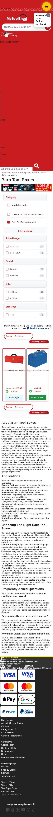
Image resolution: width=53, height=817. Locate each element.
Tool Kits (4, 108)
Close (2, 120)
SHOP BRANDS (7, 124)
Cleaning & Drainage (9, 54)
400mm (26, 292)
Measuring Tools (7, 89)
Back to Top (7, 720)
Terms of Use (7, 785)
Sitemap (5, 773)
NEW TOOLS (6, 127)
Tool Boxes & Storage (10, 105)
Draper (26, 269)
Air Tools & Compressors (11, 47)
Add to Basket (37, 397)
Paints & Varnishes (9, 91)
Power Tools (5, 98)
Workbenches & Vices (10, 115)
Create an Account (6, 5)
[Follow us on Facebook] (7, 809)
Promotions (5, 154)
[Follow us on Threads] (13, 809)
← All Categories (20, 205)
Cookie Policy (7, 745)
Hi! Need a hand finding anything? (41, 19)
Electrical (4, 63)
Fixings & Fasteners (9, 70)
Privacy (5, 766)
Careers (5, 726)
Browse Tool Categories (11, 147)
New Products (6, 152)
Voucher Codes (8, 791)
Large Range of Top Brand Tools (13, 659)
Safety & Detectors (9, 101)
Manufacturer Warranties (13, 757)
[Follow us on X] (18, 809)
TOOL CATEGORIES (9, 40)
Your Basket (7, 33)
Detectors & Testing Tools (12, 61)
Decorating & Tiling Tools (11, 58)
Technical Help (8, 776)
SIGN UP (4, 134)
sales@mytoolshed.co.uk (8, 10)
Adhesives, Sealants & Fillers (13, 44)
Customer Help (7, 161)
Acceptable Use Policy (12, 723)
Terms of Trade (8, 782)
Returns (3, 4)
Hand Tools (5, 75)
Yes (26, 315)
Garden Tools (6, 73)
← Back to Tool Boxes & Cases (27, 214)
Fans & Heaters (7, 68)
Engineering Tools (8, 66)
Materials (4, 87)
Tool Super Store (9, 788)
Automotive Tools (8, 49)
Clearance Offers (8, 156)
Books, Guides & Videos (11, 51)
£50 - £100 (26, 253)
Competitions (7, 732)
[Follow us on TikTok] (33, 809)
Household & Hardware (11, 77)
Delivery (3, 2)
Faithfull (26, 275)
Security (4, 103)
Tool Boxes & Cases (36, 172)
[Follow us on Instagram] (28, 809)
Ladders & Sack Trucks (10, 80)
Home (2, 1)
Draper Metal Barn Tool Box (37, 371)
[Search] (48, 27)
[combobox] (23, 27)
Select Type (14, 397)
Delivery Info (7, 751)
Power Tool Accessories (11, 96)
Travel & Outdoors (8, 110)
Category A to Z (7, 122)
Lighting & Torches (8, 82)
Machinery (5, 84)
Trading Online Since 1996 (19, 663)
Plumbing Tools (7, 94)
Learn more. (44, 328)
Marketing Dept (8, 763)
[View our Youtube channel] (23, 809)
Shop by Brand (7, 149)
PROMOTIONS (7, 129)
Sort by (9, 336)
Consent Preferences (11, 736)
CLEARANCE (6, 131)
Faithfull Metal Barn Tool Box (14, 371)
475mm (26, 298)
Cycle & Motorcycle (9, 56)
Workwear (5, 117)
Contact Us (5, 159)
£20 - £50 (26, 246)
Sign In (2, 7)
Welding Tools (6, 113)
